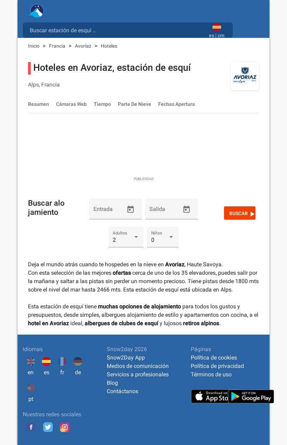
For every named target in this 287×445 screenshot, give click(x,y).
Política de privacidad (217, 366)
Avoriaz (83, 46)
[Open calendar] (131, 210)
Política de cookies (214, 357)
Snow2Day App (126, 357)
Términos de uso (211, 374)
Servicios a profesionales (138, 374)
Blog (112, 382)
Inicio (34, 46)
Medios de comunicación (138, 366)
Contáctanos (122, 391)
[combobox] (117, 29)
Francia (57, 46)
